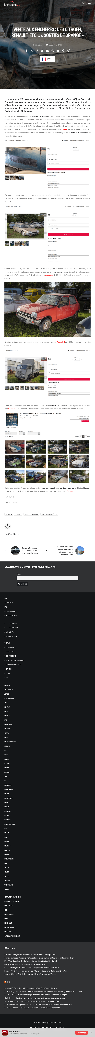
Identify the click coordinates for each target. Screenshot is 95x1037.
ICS (7, 678)
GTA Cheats (10, 647)
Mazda (6, 815)
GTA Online (10, 652)
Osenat (70, 491)
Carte (6, 598)
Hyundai (7, 763)
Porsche (7, 850)
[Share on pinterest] (42, 50)
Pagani (6, 841)
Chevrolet (8, 724)
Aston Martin (9, 698)
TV (8, 981)
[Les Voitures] (12, 3)
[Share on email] (68, 50)
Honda (6, 759)
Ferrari (7, 746)
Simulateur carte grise (12, 897)
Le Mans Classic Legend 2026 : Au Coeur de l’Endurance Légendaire (32, 1008)
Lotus (6, 807)
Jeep (6, 776)
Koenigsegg (8, 785)
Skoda (6, 868)
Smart (6, 872)
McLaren (7, 820)
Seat (6, 863)
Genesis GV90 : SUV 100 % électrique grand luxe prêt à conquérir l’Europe (30, 974)
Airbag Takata (9, 927)
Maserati (7, 811)
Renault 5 (61, 342)
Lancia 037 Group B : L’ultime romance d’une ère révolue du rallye (30, 988)
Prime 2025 (8, 923)
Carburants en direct (12, 936)
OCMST (8, 673)
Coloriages (8, 906)
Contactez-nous (10, 611)
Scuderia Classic (11, 636)
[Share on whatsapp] (52, 50)
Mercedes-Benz (9, 824)
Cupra (6, 733)
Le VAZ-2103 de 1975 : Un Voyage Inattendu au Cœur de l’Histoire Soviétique (35, 995)
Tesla (6, 876)
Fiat (5, 750)
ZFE (5, 910)
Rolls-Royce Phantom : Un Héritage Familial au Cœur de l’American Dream (34, 998)
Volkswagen (8, 885)
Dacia (6, 737)
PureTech (7, 932)
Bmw (6, 711)
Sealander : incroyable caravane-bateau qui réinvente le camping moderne (30, 955)
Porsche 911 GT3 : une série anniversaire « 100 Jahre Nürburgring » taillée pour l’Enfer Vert (35, 971)
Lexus (6, 802)
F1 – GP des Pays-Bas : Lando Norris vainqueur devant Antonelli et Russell (30, 961)
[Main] (48, 551)
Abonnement (8, 603)
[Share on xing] (62, 50)
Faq (5, 607)
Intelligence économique (15, 660)
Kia (5, 781)
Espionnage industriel (14, 665)
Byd (5, 720)
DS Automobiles (10, 742)
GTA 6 (8, 643)
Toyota (7, 881)
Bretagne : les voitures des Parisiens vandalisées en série (24, 964)
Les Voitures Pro (12, 628)
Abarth (7, 685)
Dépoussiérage (11, 656)
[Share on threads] (37, 50)
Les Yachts (9, 632)
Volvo (6, 889)
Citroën (64, 129)
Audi (5, 703)
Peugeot (11, 409)
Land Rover (8, 798)
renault (18, 514)
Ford (6, 755)
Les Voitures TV (11, 623)
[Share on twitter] (31, 50)
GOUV (6, 919)
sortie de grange (31, 514)
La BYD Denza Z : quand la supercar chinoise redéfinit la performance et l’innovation (38, 1004)
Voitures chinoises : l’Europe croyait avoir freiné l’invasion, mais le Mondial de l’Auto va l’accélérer (38, 958)
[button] (89, 3)
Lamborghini (8, 789)
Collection (49, 275)
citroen (9, 514)
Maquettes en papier (11, 901)
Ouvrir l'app (81, 1033)
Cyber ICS (9, 669)
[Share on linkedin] (47, 50)
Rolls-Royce (8, 859)
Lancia (6, 794)
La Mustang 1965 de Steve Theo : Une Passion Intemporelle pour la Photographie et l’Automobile (43, 991)
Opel (6, 837)
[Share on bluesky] (57, 50)
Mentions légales (10, 616)
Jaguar (7, 772)
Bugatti (7, 716)
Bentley (7, 707)
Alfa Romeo (8, 690)
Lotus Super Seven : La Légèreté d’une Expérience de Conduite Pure (32, 1001)
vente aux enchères (49, 514)
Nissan (6, 833)
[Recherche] (82, 3)
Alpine (6, 694)
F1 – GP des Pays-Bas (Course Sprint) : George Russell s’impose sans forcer (31, 968)
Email (19, 574)
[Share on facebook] (26, 50)
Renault (7, 855)
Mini (5, 828)
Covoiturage (9, 914)
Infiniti (6, 768)
